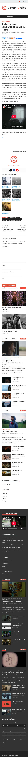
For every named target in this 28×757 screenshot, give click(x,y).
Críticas (8, 429)
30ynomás (4, 598)
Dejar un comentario (20, 674)
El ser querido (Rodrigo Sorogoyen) (17, 378)
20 (14, 737)
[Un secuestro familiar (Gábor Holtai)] (6, 462)
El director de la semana (17, 598)
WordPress (10, 755)
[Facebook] (21, 1)
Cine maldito (5, 563)
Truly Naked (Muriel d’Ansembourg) (17, 471)
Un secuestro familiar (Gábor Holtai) (17, 463)
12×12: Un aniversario (17, 701)
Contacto (4, 566)
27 (14, 739)
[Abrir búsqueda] (24, 16)
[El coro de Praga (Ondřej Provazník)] (6, 393)
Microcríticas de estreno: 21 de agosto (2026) (19, 386)
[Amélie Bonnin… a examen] (6, 632)
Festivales (9, 358)
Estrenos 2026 (6, 484)
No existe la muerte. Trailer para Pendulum (12, 547)
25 (7, 739)
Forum (15, 220)
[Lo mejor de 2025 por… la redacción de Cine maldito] (6, 685)
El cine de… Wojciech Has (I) (9, 331)
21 (17, 737)
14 (17, 734)
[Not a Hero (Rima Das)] (14, 421)
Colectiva (8, 668)
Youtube (5, 493)
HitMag (15, 755)
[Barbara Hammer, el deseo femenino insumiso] (14, 298)
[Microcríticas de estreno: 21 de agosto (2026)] (6, 385)
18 (7, 737)
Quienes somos (5, 574)
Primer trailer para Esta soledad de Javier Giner (13, 544)
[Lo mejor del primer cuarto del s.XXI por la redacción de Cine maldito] (14, 653)
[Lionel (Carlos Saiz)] (14, 349)
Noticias (3, 21)
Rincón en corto (5, 599)
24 (3, 739)
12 (10, 734)
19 (10, 737)
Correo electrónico (8, 272)
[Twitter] (23, 1)
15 (21, 734)
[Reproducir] (3, 528)
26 (10, 739)
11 (7, 734)
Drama (11, 220)
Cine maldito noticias (15, 32)
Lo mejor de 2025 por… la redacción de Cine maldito (18, 686)
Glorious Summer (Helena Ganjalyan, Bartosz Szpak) (18, 455)
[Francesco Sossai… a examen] (14, 583)
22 (21, 737)
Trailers (8, 21)
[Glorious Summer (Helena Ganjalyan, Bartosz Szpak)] (6, 454)
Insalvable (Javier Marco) (18, 639)
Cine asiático (13, 219)
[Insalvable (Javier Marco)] (6, 640)
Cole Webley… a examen (18, 616)
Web (3, 278)
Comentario (5, 246)
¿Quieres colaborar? (7, 561)
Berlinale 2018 (5, 219)
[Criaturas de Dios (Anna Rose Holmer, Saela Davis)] (6, 446)
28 (17, 739)
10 (3, 734)
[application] (14, 523)
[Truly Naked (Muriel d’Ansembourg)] (6, 470)
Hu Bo (18, 220)
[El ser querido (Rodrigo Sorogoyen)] (6, 377)
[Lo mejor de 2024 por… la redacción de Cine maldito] (6, 693)
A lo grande (4, 357)
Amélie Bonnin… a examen (18, 631)
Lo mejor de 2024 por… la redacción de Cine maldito (18, 694)
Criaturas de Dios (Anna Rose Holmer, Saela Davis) (18, 447)
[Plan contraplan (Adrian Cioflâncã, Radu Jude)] (6, 624)
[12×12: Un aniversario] (6, 701)
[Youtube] (19, 1)
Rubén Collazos (14, 603)
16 (24, 734)
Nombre (4, 265)
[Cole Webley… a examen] (6, 616)
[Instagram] (25, 1)
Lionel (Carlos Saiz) (8, 361)
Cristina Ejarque (14, 362)
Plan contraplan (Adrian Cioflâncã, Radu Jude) (18, 624)
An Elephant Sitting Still (14, 217)
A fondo (3, 429)
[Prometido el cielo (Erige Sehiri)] (6, 401)
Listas (12, 668)
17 (3, 737)
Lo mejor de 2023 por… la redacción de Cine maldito (18, 710)
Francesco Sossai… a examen (11, 601)
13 (14, 734)
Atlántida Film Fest (12, 357)
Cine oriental (5, 220)
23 (24, 737)
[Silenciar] (22, 528)
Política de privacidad (7, 571)
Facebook (5, 496)
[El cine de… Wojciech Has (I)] (14, 321)
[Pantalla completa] (24, 528)
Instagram (5, 501)
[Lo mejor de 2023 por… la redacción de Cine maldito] (6, 709)
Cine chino (19, 219)
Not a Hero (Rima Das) (9, 431)
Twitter (4, 498)
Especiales (4, 568)
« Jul (3, 746)
